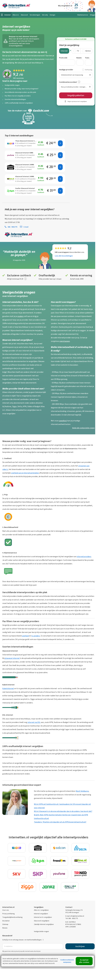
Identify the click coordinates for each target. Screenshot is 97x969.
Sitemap (5, 924)
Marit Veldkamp (82, 791)
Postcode (63, 57)
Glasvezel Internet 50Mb (24, 153)
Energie (52, 15)
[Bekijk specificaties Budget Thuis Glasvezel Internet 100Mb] (10, 167)
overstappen (65, 341)
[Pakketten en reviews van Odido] (16, 848)
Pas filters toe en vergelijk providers (18, 96)
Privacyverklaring (8, 914)
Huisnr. (79, 57)
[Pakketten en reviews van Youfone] (59, 874)
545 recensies (18, 78)
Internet (64, 51)
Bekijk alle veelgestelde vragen (83, 428)
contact (22, 215)
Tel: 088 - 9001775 (71, 918)
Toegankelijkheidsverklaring (12, 917)
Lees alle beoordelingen (64, 256)
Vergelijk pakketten (75, 95)
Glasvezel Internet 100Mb (24, 164)
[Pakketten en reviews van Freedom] (59, 861)
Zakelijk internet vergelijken (44, 924)
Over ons (5, 910)
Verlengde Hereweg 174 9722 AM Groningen (73, 911)
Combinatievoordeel (68, 82)
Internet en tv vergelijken (43, 917)
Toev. (87, 57)
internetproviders (84, 556)
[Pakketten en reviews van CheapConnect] (16, 861)
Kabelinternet (8, 688)
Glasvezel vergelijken (41, 921)
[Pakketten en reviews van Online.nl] (80, 861)
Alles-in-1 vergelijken (41, 910)
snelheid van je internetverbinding (25, 473)
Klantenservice (82, 15)
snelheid (25, 636)
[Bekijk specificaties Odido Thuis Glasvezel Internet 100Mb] (10, 143)
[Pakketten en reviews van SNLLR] (70, 887)
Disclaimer (6, 921)
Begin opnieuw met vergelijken (77, 101)
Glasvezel (24, 15)
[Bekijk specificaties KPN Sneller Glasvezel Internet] (10, 191)
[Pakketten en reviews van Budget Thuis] (38, 848)
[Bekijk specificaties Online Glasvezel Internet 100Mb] (10, 179)
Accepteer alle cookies (84, 961)
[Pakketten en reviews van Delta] (80, 848)
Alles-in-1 (16, 15)
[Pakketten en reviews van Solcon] (59, 848)
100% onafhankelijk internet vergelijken (19, 103)
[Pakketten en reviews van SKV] (16, 874)
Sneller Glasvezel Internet (25, 188)
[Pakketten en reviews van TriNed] (80, 874)
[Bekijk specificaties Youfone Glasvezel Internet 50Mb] (10, 155)
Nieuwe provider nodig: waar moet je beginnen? (21, 89)
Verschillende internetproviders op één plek (20, 92)
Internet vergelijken (41, 914)
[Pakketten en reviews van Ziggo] (27, 887)
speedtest (63, 420)
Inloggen (93, 15)
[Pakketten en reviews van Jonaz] (48, 887)
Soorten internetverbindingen (15, 99)
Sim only (45, 15)
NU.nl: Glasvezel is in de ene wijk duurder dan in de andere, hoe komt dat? (63, 811)
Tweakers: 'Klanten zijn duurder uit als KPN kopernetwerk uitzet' (60, 822)
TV (78, 51)
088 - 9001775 (12, 227)
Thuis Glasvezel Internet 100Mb (26, 141)
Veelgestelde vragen (12, 85)
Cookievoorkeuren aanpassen (67, 961)
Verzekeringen (35, 15)
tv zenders (35, 636)
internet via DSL (34, 722)
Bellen (88, 51)
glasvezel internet (12, 658)
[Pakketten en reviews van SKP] (38, 874)
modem (20, 316)
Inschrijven (80, 946)
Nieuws (4, 928)
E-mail (25, 227)
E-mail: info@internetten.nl (74, 916)
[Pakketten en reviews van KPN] (38, 861)
